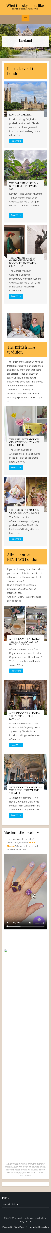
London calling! (20, 114)
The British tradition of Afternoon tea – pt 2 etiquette (25, 442)
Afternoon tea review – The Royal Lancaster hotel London (25, 641)
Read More (16, 141)
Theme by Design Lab (38, 1227)
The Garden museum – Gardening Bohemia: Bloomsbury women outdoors (23, 262)
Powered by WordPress (13, 1227)
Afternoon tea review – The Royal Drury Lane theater (25, 790)
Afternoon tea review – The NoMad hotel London (25, 715)
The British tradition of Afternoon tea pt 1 (24, 511)
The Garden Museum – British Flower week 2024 (23, 186)
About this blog (11, 1204)
